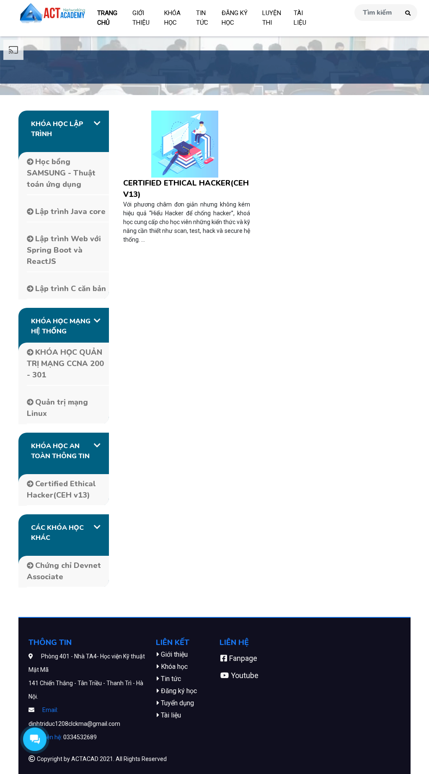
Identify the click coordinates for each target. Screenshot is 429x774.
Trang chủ (107, 17)
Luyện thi (271, 17)
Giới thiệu (141, 17)
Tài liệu (300, 17)
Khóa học (172, 17)
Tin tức (202, 17)
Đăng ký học (235, 17)
